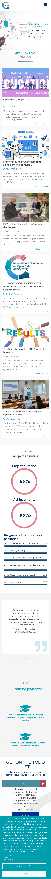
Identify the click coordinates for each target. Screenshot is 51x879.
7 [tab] (37, 658)
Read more (40, 124)
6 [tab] (33, 658)
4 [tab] (25, 658)
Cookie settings (24, 866)
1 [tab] (13, 658)
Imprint (5, 857)
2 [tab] (17, 658)
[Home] (5, 5)
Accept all (24, 874)
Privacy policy (7, 855)
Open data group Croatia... (18, 99)
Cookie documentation (9, 859)
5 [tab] (29, 658)
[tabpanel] (25, 618)
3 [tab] (21, 658)
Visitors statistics (25, 809)
